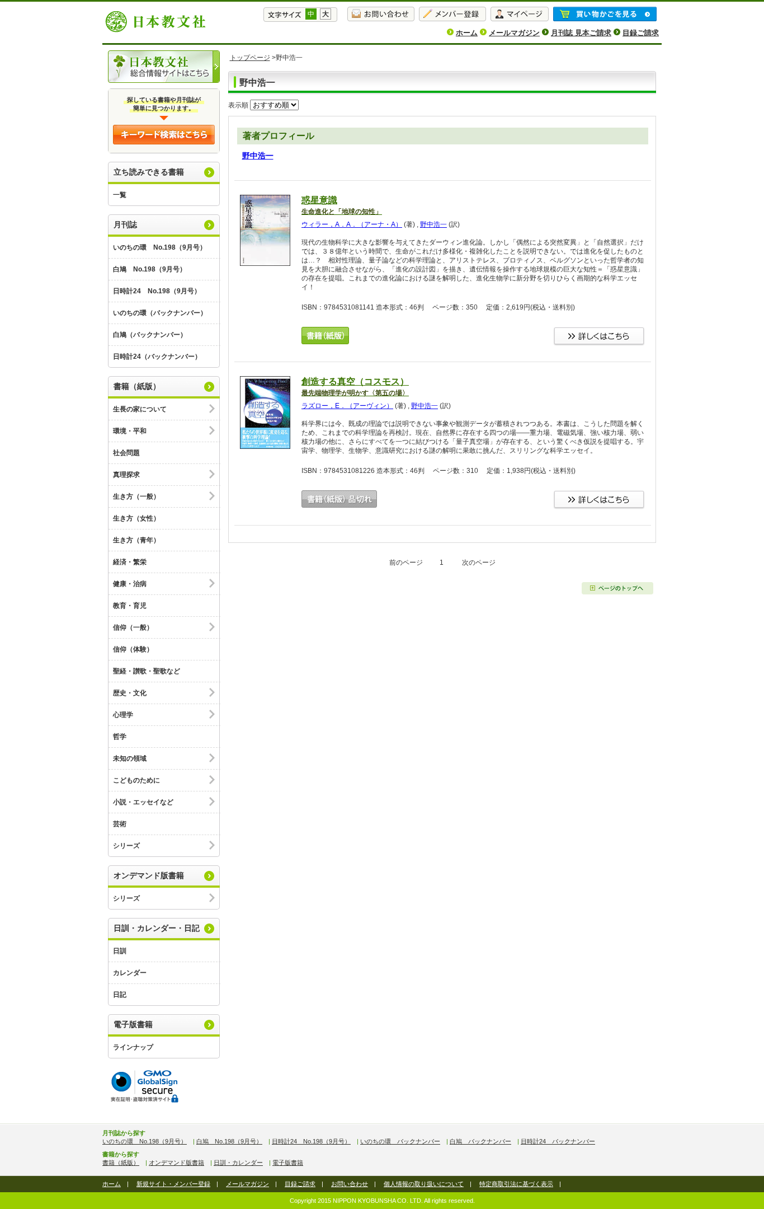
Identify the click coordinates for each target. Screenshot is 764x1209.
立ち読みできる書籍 (149, 171)
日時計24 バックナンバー (558, 1141)
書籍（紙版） (137, 386)
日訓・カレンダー (238, 1162)
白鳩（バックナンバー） (150, 335)
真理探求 (126, 475)
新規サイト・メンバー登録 (173, 1183)
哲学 (119, 737)
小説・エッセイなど (143, 802)
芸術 (119, 824)
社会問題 (126, 453)
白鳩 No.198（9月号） (149, 269)
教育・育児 (130, 606)
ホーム (467, 33)
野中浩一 (257, 155)
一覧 (119, 195)
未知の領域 (130, 758)
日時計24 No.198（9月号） (157, 291)
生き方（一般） (136, 496)
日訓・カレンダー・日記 (157, 928)
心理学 (123, 715)
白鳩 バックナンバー (480, 1141)
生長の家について (140, 409)
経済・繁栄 (130, 562)
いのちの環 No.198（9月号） (159, 247)
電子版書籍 (133, 1024)
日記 (119, 995)
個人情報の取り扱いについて (424, 1183)
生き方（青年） (136, 540)
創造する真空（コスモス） (355, 387)
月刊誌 (125, 224)
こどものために (136, 780)
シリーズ (126, 846)
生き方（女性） (136, 518)
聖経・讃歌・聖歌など (146, 671)
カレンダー (130, 973)
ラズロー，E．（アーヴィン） (347, 406)
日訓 (119, 951)
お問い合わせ (349, 1183)
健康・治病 (130, 584)
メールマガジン (514, 33)
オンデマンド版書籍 (149, 875)
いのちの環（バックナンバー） (160, 313)
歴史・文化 (130, 693)
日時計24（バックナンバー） (157, 356)
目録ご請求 (640, 33)
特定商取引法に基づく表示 (516, 1183)
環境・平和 (130, 431)
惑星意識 (341, 205)
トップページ (250, 58)
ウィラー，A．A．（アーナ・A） (351, 224)
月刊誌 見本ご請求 (581, 33)
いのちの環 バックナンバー (400, 1141)
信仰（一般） (133, 627)
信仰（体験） (133, 649)
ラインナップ (133, 1047)
